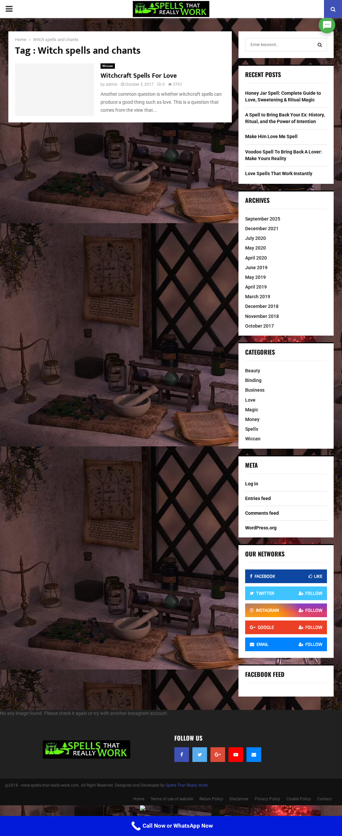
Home (138, 799)
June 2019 (256, 267)
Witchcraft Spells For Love (139, 75)
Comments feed (262, 513)
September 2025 (262, 219)
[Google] (217, 754)
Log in (251, 483)
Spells (251, 429)
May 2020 (255, 248)
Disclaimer (238, 799)
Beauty (252, 370)
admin (112, 84)
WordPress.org (261, 527)
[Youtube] (235, 754)
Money (252, 419)
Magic (251, 409)
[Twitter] (199, 754)
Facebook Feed (265, 674)
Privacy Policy (267, 799)
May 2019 (255, 277)
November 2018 (262, 316)
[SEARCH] (320, 44)
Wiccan (107, 66)
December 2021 (262, 228)
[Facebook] (181, 754)
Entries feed (258, 498)
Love (250, 400)
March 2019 (257, 296)
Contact (324, 799)
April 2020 (256, 258)
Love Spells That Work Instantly (278, 173)
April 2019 (256, 287)
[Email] (253, 754)
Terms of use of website (172, 799)
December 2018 (262, 306)
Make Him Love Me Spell (271, 136)
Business (255, 390)
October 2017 (259, 326)
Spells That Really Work (187, 785)
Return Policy (211, 799)
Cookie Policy (299, 799)
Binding (253, 380)
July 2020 (255, 238)
